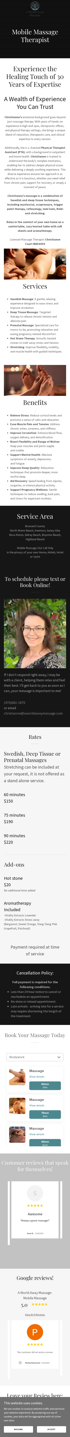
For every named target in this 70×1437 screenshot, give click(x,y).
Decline (18, 1429)
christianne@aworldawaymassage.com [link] (33, 713)
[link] (35, 2)
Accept (51, 1429)
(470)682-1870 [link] (14, 702)
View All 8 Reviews (35, 1314)
